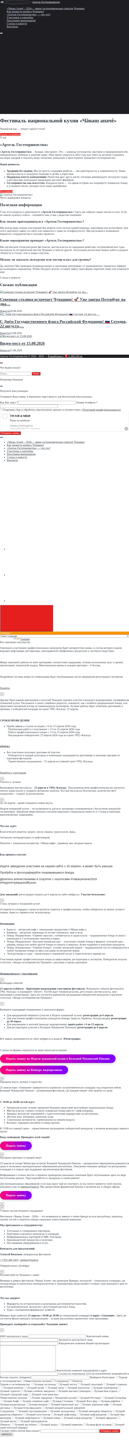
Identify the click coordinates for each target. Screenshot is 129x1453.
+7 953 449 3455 (9, 1260)
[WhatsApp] (32, 112)
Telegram (24, 520)
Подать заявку (16, 1145)
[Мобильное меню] (1, 33)
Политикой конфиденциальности (101, 409)
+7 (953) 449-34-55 (17, 491)
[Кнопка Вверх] (26, 618)
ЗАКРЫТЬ (6, 1434)
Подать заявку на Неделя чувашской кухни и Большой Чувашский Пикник (58, 1058)
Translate (25, 639)
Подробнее (6, 191)
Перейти (5, 688)
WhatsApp (12, 520)
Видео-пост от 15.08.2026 (22, 343)
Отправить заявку (10, 433)
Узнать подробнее (10, 134)
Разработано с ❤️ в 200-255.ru (65, 356)
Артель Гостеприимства (46, 2)
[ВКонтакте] (32, 60)
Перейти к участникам (13, 772)
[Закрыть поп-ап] (1, 386)
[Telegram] (32, 86)
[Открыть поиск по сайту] (1, 362)
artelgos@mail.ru (30, 1186)
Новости (5, 311)
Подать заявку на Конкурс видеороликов (34, 1070)
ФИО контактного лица (14, 1336)
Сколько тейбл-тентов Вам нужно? (20, 1430)
